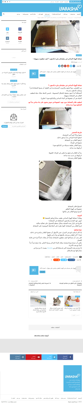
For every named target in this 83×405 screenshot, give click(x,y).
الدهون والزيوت (68, 257)
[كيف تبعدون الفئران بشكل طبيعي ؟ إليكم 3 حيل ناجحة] (55, 301)
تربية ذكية (65, 14)
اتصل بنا (57, 1)
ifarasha (49, 248)
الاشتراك (42, 75)
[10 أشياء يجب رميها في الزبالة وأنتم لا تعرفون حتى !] (72, 301)
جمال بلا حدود (33, 14)
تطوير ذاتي (41, 14)
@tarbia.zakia (39, 335)
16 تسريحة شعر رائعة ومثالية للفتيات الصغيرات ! (40, 284)
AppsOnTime (4, 401)
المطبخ (53, 257)
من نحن (52, 1)
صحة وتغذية (72, 14)
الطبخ (62, 257)
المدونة (61, 1)
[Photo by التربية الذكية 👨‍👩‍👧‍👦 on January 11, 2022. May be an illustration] (76, 346)
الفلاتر (57, 257)
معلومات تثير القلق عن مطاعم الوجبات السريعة (70, 284)
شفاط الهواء (47, 257)
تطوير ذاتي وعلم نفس (48, 398)
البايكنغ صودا (75, 257)
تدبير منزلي (47, 14)
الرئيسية (66, 1)
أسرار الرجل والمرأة (56, 14)
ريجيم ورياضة (25, 14)
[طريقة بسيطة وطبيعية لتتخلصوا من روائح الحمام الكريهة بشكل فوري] (38, 301)
